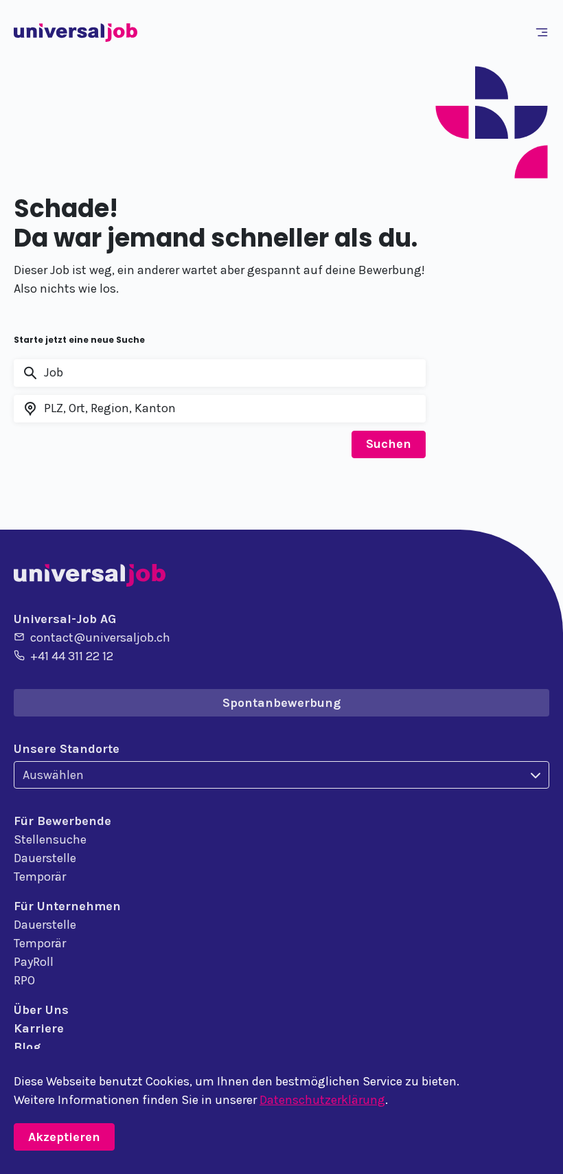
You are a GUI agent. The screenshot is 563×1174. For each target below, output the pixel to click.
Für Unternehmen (67, 906)
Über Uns (41, 1009)
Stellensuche (50, 839)
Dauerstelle (45, 858)
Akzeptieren (64, 1136)
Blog (27, 1046)
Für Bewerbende (62, 820)
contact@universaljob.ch (100, 637)
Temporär (40, 876)
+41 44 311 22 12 (71, 656)
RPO (24, 980)
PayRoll (34, 961)
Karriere (39, 1028)
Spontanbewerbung (281, 702)
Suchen (388, 443)
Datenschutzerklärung (322, 1099)
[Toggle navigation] (544, 32)
